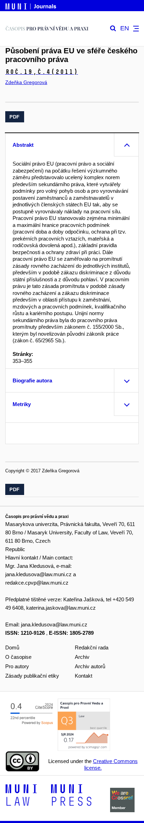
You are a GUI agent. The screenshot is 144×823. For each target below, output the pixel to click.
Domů (12, 647)
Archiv (82, 657)
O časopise (18, 657)
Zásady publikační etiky (32, 676)
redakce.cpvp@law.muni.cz (37, 583)
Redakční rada (91, 647)
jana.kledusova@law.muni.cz (38, 574)
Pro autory (17, 666)
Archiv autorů (90, 666)
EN (124, 28)
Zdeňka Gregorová (26, 82)
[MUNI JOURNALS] (31, 5)
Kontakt (83, 676)
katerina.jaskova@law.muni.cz (61, 608)
